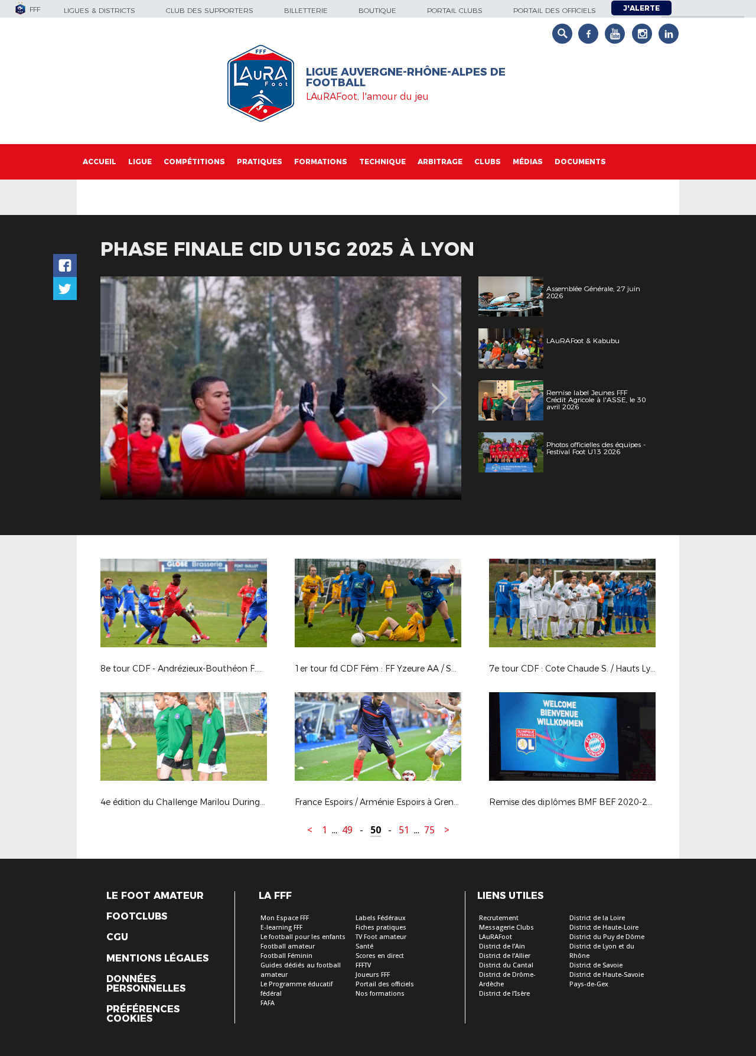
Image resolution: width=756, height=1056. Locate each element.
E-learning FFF (281, 927)
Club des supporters (209, 10)
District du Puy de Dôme (606, 937)
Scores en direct (380, 956)
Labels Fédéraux (381, 918)
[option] (280, 388)
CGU (117, 937)
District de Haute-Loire (603, 927)
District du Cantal (506, 965)
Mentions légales (157, 958)
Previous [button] (120, 389)
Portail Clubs (455, 10)
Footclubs (136, 916)
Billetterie (306, 10)
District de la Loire (597, 918)
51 (404, 830)
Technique (382, 161)
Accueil (99, 161)
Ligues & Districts (99, 10)
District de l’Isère (504, 994)
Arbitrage (440, 161)
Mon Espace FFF (284, 918)
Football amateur (287, 946)
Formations (320, 161)
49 (347, 830)
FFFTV (363, 965)
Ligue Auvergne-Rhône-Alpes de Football (406, 77)
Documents (580, 161)
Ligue (140, 161)
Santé (364, 946)
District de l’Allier (504, 956)
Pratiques (259, 161)
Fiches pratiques (381, 927)
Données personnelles (145, 983)
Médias (528, 161)
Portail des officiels (554, 10)
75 (429, 830)
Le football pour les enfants (303, 937)
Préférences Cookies (143, 1014)
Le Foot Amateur (155, 896)
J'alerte (641, 8)
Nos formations (380, 994)
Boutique (377, 10)
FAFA (267, 1003)
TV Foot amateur (381, 937)
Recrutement (499, 918)
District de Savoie (596, 965)
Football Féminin (286, 956)
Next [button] (439, 389)
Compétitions (194, 161)
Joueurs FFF (373, 975)
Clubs (487, 161)
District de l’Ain (502, 946)
